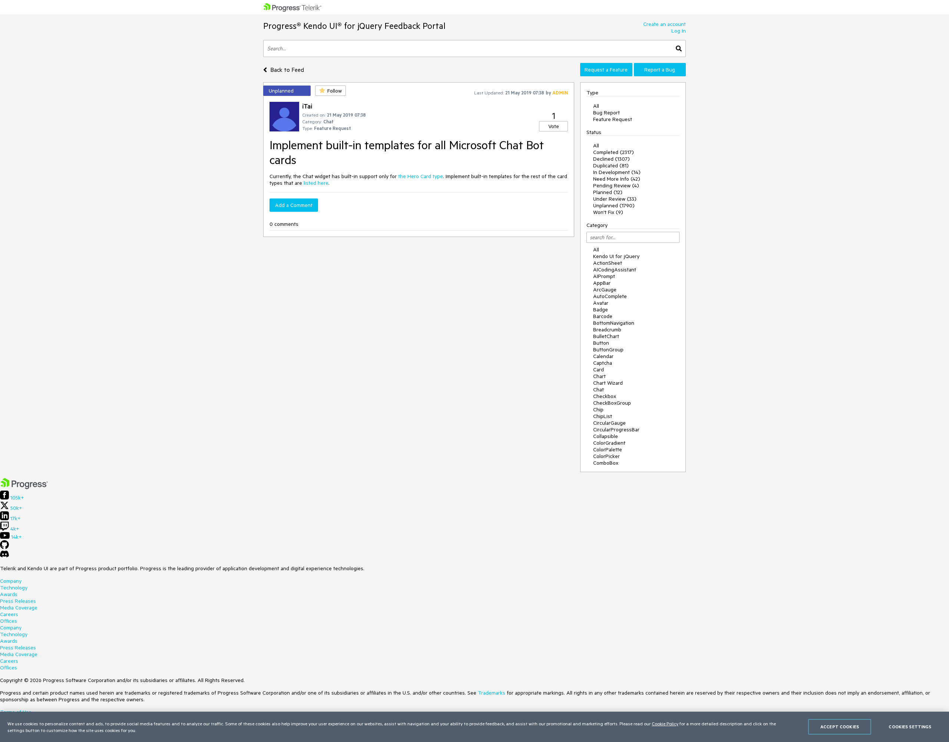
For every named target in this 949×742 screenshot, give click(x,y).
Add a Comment (294, 205)
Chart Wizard (608, 383)
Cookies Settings (910, 726)
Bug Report (606, 112)
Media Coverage (18, 607)
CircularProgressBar (616, 429)
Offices (8, 621)
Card (598, 369)
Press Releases (18, 601)
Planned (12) (607, 192)
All (596, 106)
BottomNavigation (613, 323)
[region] (474, 727)
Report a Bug (659, 69)
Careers (9, 614)
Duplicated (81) (611, 165)
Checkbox (604, 396)
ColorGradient (609, 442)
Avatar (600, 303)
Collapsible (605, 436)
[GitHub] (4, 547)
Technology (13, 587)
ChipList (602, 416)
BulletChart (606, 336)
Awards (8, 594)
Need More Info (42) (616, 179)
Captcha (602, 363)
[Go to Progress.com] (24, 487)
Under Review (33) (614, 198)
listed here (316, 183)
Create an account (664, 24)
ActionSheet (607, 263)
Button (601, 343)
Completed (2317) (613, 152)
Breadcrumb (607, 329)
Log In (678, 30)
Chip (598, 409)
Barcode (602, 316)
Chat (598, 389)
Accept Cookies (839, 726)
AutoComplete (610, 296)
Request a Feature (606, 69)
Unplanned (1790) (614, 205)
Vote (553, 126)
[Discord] (4, 555)
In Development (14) (617, 172)
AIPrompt (604, 276)
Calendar (603, 356)
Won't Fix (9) (608, 212)
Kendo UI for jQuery (616, 256)
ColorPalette (607, 449)
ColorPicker (606, 456)
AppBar (602, 283)
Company (11, 581)
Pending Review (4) (616, 185)
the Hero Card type (420, 176)
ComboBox (605, 462)
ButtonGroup (608, 349)
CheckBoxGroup (612, 403)
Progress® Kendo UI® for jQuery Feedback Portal (354, 25)
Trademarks (491, 692)
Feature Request (612, 119)
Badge (600, 309)
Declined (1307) (611, 159)
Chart (599, 376)
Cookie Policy (665, 723)
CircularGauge (609, 423)
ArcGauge (604, 289)
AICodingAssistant (614, 269)
